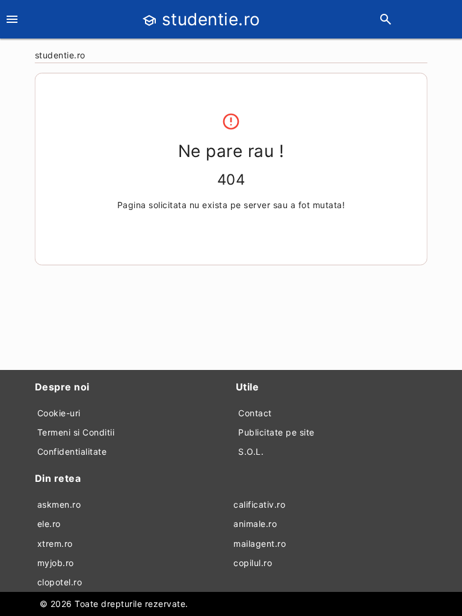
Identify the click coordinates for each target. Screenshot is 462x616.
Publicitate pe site (276, 432)
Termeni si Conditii (76, 432)
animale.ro (255, 524)
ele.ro (49, 524)
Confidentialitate (72, 451)
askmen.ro (59, 504)
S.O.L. (250, 451)
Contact (255, 413)
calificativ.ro (259, 504)
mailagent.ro (259, 543)
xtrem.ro (55, 543)
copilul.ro (252, 563)
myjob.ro (55, 563)
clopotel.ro (59, 582)
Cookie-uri (59, 413)
